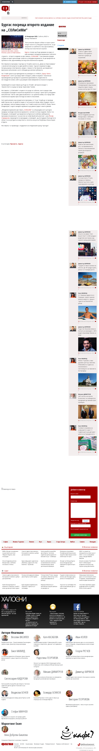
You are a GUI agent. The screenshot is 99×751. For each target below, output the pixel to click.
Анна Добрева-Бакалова (16, 735)
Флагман (4, 52)
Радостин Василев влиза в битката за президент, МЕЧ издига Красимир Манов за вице (87, 332)
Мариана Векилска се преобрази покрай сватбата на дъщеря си (49, 586)
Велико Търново (18, 542)
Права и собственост (62, 744)
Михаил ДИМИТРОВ (53, 672)
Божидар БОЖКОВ (52, 692)
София (5, 542)
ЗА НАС (22, 744)
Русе (40, 542)
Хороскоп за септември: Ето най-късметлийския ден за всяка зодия (68, 586)
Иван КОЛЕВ (81, 637)
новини (16, 51)
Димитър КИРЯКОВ (85, 672)
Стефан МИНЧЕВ (19, 711)
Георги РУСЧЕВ (83, 651)
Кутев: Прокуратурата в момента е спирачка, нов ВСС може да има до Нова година (11, 586)
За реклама (29, 744)
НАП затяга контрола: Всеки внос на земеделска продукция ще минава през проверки (87, 399)
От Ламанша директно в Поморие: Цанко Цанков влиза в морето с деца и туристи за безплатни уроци (86, 299)
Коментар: (74, 501)
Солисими (15, 49)
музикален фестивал (7, 51)
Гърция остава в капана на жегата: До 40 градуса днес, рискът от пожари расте (87, 268)
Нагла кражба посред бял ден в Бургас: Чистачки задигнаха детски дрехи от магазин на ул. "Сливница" (48, 553)
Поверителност (50, 744)
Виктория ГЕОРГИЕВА (79, 699)
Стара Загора (60, 542)
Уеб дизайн (79, 748)
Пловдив (93, 542)
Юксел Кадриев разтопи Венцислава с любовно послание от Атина (86, 117)
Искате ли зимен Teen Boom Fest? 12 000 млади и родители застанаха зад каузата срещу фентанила (87, 237)
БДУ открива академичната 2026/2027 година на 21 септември (29, 586)
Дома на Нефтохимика (13, 52)
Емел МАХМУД (18, 651)
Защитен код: (75, 520)
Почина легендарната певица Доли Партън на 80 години (30, 576)
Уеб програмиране (88, 748)
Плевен (31, 542)
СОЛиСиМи (34, 56)
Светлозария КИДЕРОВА (16, 678)
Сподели (60, 45)
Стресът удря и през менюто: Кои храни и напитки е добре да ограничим (85, 54)
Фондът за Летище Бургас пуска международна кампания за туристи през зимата (67, 563)
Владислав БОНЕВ (19, 692)
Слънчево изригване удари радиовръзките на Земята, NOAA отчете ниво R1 (87, 586)
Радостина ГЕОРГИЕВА (47, 658)
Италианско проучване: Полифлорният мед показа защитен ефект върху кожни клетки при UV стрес (87, 86)
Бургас (27, 52)
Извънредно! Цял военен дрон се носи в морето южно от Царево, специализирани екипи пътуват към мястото (87, 577)
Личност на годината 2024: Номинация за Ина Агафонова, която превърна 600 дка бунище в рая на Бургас (48, 664)
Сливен (82, 542)
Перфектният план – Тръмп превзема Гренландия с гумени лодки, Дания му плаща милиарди (16, 643)
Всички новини (91, 547)
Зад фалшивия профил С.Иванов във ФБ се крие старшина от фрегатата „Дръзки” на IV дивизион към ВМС (48, 644)
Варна (49, 542)
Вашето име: (75, 494)
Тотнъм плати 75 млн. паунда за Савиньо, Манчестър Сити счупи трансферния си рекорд (86, 181)
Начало (16, 744)
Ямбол (72, 542)
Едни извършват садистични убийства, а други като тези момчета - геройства (30, 562)
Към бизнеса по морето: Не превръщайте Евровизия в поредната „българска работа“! (14, 717)
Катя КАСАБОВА (50, 637)
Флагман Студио (39, 744)
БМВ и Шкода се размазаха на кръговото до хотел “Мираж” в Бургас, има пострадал (10, 553)
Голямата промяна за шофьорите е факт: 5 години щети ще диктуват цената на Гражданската (86, 431)
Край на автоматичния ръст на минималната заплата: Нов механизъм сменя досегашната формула (86, 148)
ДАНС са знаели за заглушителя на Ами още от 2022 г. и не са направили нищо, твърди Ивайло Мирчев (87, 554)
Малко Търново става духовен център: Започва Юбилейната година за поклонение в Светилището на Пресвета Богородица (87, 366)
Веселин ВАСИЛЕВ (20, 637)
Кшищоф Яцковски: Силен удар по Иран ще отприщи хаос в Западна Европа (46, 698)
